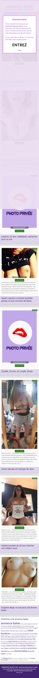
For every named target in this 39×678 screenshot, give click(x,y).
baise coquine (11, 636)
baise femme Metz (6, 639)
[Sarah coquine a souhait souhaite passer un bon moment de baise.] (19, 263)
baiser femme (27, 645)
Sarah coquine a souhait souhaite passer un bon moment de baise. (17, 299)
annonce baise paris (18, 628)
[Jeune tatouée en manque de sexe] (19, 415)
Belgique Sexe (7, 658)
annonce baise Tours (7, 631)
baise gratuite (4, 641)
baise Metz (9, 643)
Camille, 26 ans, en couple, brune (17, 371)
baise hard (13, 641)
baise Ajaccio (16, 631)
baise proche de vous (14, 646)
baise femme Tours (30, 639)
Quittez (19, 50)
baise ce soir (29, 634)
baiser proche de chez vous (13, 648)
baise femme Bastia (6, 638)
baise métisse (15, 643)
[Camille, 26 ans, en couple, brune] (19, 337)
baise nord (22, 643)
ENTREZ (19, 45)
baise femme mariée (30, 638)
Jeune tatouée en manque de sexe (17, 469)
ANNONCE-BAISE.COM (9, 667)
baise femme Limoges (18, 638)
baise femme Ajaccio (30, 636)
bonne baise (21, 650)
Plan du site (19, 672)
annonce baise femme (14, 626)
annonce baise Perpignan (31, 628)
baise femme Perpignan (17, 639)
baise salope (27, 648)
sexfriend (8, 654)
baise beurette (21, 634)
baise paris (29, 643)
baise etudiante (20, 636)
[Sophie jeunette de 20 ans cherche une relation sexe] (19, 502)
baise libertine (29, 641)
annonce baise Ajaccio (26, 624)
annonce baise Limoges (27, 626)
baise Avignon (24, 630)
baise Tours (11, 651)
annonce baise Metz (6, 628)
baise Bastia (13, 634)
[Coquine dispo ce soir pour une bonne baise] (19, 572)
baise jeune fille (21, 641)
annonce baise (10, 623)
